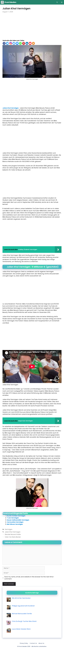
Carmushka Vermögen (15, 522)
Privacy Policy (24, 643)
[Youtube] (30, 43)
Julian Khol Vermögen (10, 108)
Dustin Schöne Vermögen (16, 516)
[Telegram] (7, 43)
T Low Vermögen (13, 518)
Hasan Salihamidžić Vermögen (18, 520)
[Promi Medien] (2, 2)
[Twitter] (13, 43)
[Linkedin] (26, 43)
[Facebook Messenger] (17, 43)
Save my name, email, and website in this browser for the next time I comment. (29, 578)
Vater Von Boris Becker (13, 537)
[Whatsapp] (20, 43)
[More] (33, 43)
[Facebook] (4, 43)
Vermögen (8, 529)
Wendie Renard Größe (13, 534)
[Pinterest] (23, 43)
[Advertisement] (32, 27)
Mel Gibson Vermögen (15, 524)
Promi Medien (10, 2)
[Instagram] (10, 43)
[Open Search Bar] (57, 2)
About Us (41, 643)
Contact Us (33, 643)
